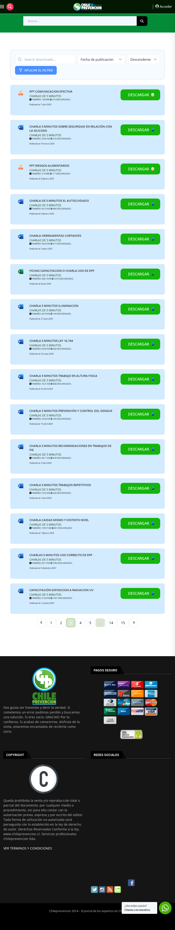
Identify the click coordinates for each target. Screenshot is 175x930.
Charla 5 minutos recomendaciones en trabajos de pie (70, 448)
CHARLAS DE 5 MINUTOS (45, 96)
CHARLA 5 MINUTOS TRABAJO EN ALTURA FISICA (63, 376)
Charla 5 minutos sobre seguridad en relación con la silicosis (70, 128)
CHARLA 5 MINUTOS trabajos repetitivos (60, 485)
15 (123, 622)
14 (111, 622)
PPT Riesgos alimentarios (49, 166)
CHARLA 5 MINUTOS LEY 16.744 (51, 341)
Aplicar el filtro (38, 70)
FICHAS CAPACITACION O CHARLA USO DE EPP (61, 271)
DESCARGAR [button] (138, 94)
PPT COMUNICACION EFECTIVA (50, 91)
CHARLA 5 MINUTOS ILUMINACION (53, 306)
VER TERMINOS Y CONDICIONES (27, 848)
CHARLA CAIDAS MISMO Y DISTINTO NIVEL (59, 520)
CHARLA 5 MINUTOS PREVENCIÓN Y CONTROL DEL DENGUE (70, 411)
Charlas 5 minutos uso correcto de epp (60, 555)
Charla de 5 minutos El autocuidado (59, 201)
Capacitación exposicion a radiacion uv (61, 590)
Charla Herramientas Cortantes (55, 236)
